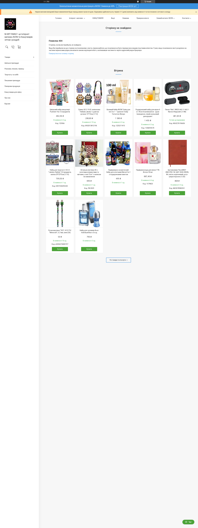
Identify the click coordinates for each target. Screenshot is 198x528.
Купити (60, 133)
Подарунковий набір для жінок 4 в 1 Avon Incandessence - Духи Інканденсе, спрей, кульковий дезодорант (148, 113)
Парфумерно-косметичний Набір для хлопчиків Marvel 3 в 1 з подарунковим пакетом (118, 172)
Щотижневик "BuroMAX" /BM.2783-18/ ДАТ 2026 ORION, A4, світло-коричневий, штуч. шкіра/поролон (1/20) (177, 173)
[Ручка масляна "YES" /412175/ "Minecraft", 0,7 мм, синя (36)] (60, 213)
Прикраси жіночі (143, 18)
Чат (190, 522)
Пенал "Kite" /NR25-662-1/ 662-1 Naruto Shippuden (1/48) (177, 111)
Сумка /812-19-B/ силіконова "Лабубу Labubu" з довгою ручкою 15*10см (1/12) (89, 112)
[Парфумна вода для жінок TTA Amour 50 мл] (148, 153)
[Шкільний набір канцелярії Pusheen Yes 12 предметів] (60, 93)
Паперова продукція (12, 86)
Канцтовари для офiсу (13, 92)
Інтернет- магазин (76, 18)
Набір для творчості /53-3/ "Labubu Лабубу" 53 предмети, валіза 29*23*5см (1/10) (59, 172)
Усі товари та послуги (118, 260)
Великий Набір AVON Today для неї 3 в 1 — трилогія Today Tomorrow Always (118, 112)
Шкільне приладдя (12, 63)
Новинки (125, 18)
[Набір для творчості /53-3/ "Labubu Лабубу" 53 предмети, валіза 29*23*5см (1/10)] (60, 153)
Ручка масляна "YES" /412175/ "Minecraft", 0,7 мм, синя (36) (59, 231)
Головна (58, 18)
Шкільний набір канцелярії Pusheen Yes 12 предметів (60, 111)
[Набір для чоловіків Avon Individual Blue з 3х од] (89, 213)
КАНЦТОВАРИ (98, 18)
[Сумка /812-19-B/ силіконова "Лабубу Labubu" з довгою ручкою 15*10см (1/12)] (89, 93)
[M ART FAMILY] (19, 24)
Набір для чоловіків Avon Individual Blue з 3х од (89, 231)
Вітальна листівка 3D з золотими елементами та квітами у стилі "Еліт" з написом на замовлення (89, 173)
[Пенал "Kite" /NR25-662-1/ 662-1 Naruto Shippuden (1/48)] (177, 93)
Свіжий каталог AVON (165, 18)
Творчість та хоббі (11, 75)
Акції (113, 18)
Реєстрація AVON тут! (127, 6)
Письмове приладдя (12, 80)
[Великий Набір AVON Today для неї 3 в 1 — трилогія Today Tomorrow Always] (118, 93)
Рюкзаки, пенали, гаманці (14, 69)
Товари (7, 57)
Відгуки (7, 104)
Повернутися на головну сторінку (61, 53)
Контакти (185, 18)
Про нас (7, 98)
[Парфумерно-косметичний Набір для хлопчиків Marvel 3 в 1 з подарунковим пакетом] (118, 153)
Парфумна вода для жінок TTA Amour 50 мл (147, 171)
